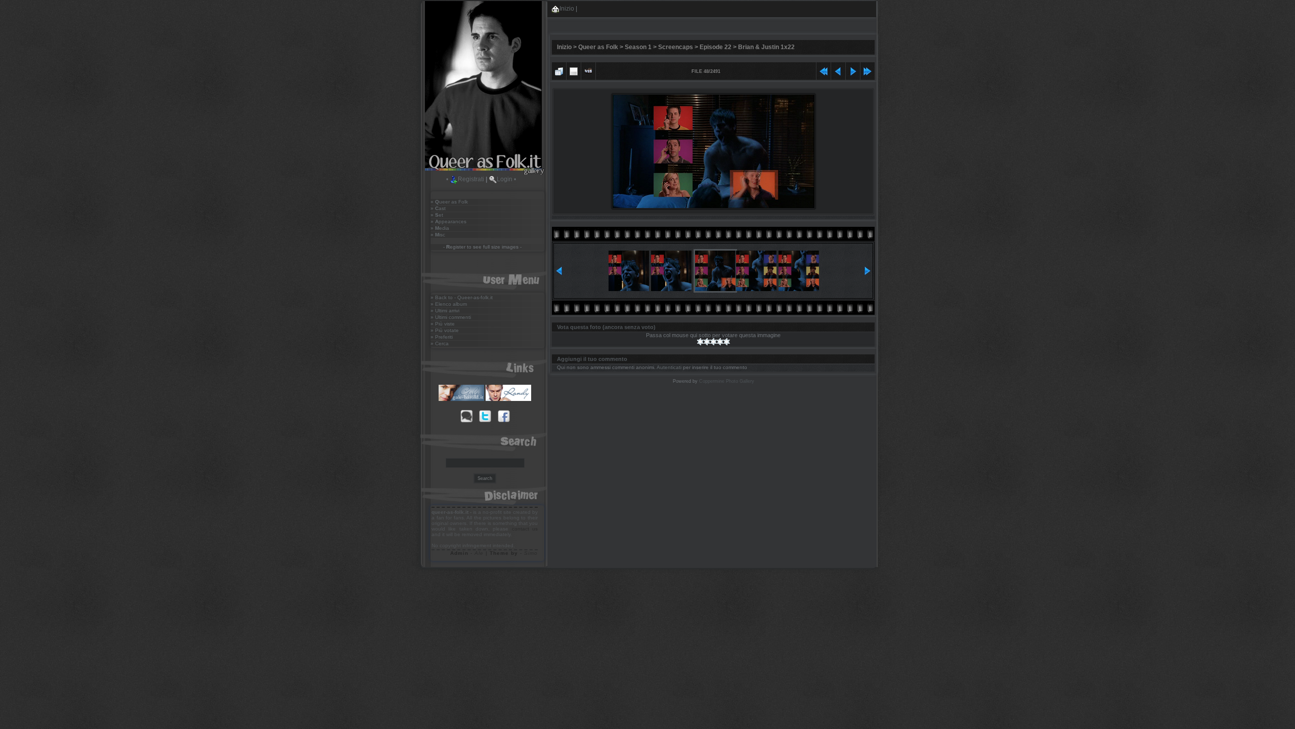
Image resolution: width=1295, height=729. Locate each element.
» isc (437, 234)
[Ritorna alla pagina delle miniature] (559, 70)
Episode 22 (715, 47)
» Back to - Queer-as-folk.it (461, 297)
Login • (506, 179)
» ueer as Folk (449, 202)
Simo (531, 553)
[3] (713, 341)
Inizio (566, 8)
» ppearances (448, 221)
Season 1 (638, 47)
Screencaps (675, 47)
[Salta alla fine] (867, 70)
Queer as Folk (598, 47)
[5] (726, 341)
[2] (707, 341)
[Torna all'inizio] (823, 70)
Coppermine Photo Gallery (726, 381)
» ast (438, 208)
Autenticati (669, 367)
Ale (479, 553)
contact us (525, 529)
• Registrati (465, 179)
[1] (700, 341)
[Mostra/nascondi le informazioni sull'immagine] (574, 70)
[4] (720, 341)
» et (436, 215)
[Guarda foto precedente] (838, 70)
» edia (439, 228)
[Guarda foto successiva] (853, 70)
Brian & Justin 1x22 (766, 47)
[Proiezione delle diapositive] (588, 70)
